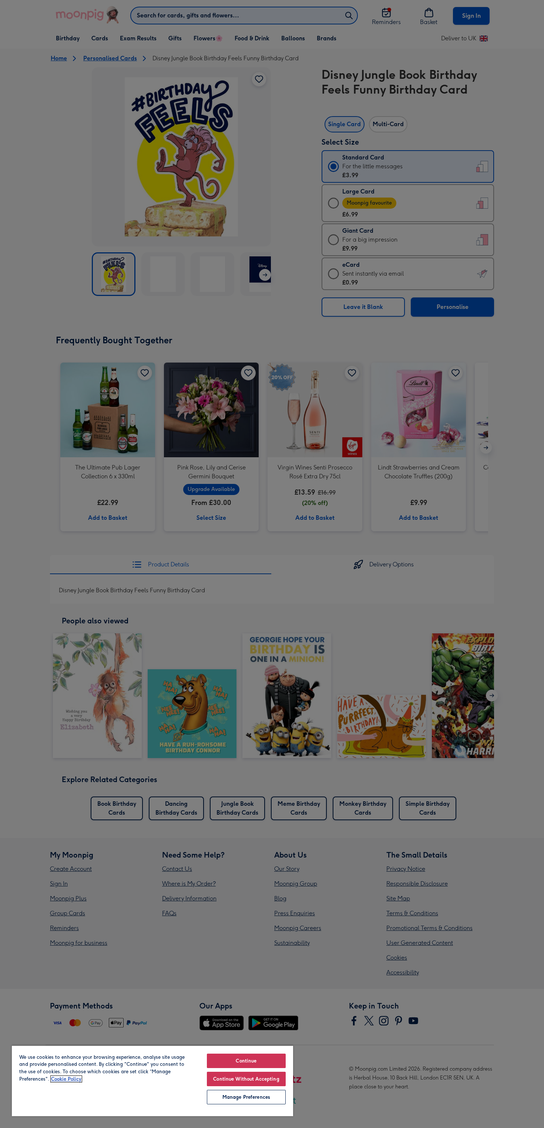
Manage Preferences (246, 1097)
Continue (246, 1061)
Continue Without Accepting (246, 1079)
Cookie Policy (66, 1079)
